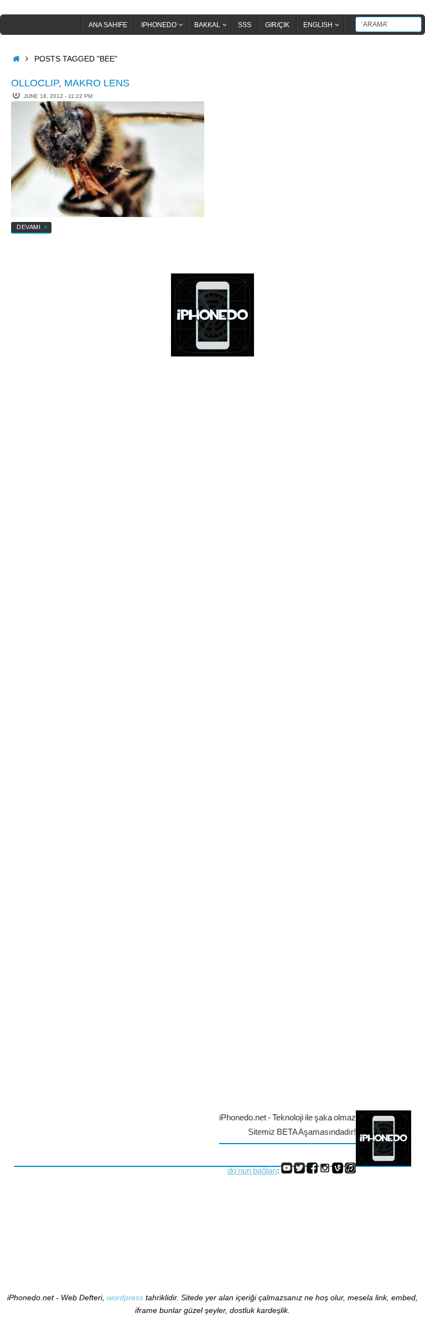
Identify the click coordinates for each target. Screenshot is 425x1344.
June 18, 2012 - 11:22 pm (58, 96)
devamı (28, 227)
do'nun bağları (252, 1170)
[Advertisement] (58, 546)
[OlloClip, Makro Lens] (107, 159)
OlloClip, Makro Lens (70, 83)
